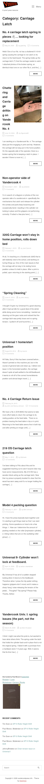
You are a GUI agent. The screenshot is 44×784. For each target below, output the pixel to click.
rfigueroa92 (25, 133)
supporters (25, 677)
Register (5, 679)
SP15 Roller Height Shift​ (22, 723)
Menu (38, 6)
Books (22, 682)
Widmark (23, 457)
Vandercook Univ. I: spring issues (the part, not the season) (20, 618)
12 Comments (10, 459)
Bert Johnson (28, 509)
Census (16, 682)
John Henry (25, 297)
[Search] (38, 767)
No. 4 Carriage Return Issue (20, 399)
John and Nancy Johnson (15, 406)
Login (12, 679)
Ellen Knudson (27, 628)
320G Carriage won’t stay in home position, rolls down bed (20, 239)
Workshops (6, 682)
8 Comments (9, 353)
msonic (24, 351)
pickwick (26, 187)
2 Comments (35, 45)
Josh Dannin (27, 248)
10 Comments (33, 406)
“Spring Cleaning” (14, 293)
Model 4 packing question (19, 505)
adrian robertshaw (27, 566)
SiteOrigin (23, 781)
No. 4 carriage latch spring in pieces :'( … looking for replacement (21, 36)
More (35, 74)
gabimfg (23, 45)
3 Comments (9, 251)
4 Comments (9, 189)
